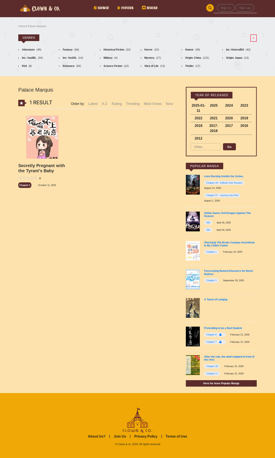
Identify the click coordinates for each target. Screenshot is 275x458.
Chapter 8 (211, 334)
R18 (26, 66)
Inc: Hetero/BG (238, 49)
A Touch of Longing (215, 299)
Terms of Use (176, 436)
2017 (229, 126)
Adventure (31, 49)
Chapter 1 (24, 185)
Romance (71, 66)
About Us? (96, 436)
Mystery (152, 57)
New (169, 104)
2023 (244, 105)
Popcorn (126, 8)
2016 (244, 126)
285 (208, 222)
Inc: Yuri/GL (72, 57)
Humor (192, 49)
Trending (133, 104)
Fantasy (70, 49)
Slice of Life (154, 66)
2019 (244, 118)
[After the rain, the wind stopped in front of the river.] (193, 365)
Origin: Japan (237, 57)
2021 (214, 118)
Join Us (120, 436)
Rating (117, 104)
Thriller (192, 66)
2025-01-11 (198, 108)
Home (22, 26)
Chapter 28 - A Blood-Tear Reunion (224, 182)
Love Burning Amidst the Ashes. (224, 176)
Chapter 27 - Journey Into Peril (222, 195)
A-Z (104, 104)
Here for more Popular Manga (221, 383)
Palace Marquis (37, 26)
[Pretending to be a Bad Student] (193, 336)
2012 (198, 138)
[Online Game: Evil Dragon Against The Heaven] (193, 221)
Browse (102, 8)
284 (208, 230)
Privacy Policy (145, 436)
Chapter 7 (211, 342)
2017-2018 (213, 128)
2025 (214, 105)
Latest (93, 104)
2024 (229, 105)
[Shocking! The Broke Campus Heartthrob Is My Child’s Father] (193, 250)
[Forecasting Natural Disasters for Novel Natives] (193, 279)
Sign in (226, 7)
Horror (151, 49)
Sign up (245, 7)
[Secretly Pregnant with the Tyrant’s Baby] (42, 138)
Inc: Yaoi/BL (32, 57)
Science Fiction (116, 66)
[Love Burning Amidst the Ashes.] (193, 184)
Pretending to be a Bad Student (223, 328)
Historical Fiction (117, 49)
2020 (229, 118)
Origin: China (197, 57)
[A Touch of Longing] (193, 307)
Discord (151, 8)
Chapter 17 (212, 373)
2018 (198, 126)
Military (110, 57)
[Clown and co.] (39, 7)
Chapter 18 (212, 366)
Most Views (153, 104)
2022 (198, 118)
